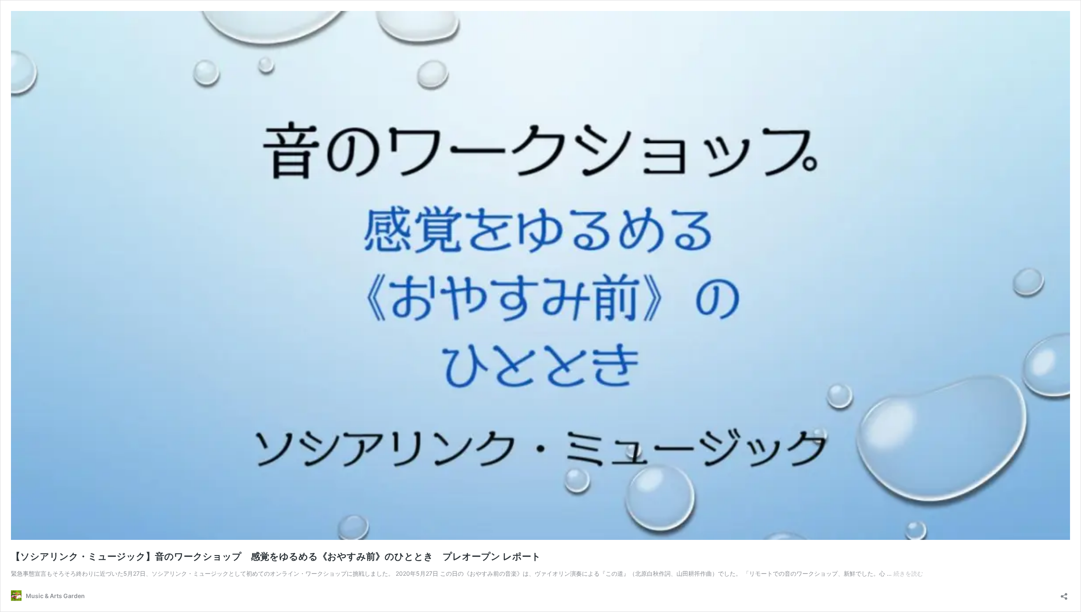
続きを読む (908, 573)
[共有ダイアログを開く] (1064, 593)
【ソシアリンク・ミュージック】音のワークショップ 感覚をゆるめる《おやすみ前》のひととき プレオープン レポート (276, 556)
